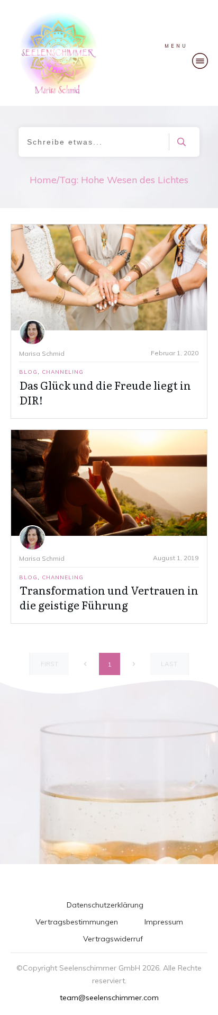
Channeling (63, 372)
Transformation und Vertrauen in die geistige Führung (109, 597)
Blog (28, 372)
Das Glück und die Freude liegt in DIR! (105, 392)
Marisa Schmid (42, 353)
